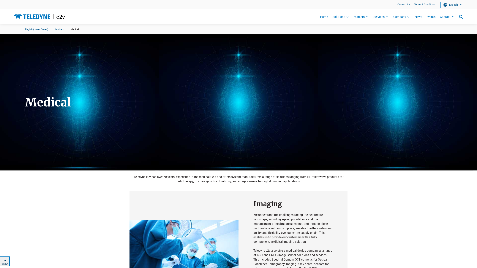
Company (399, 17)
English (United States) (36, 29)
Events (431, 17)
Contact (445, 17)
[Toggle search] (461, 17)
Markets (359, 17)
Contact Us (403, 4)
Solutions (338, 17)
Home (324, 17)
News (418, 17)
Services (379, 17)
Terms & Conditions (425, 4)
